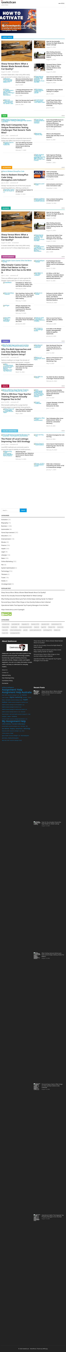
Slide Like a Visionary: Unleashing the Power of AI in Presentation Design (55, 465)
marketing (14, 716)
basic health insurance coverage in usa (10, 695)
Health (5, 386)
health (25, 700)
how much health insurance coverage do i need (20, 714)
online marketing (6, 724)
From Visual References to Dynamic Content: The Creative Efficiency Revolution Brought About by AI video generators (55, 123)
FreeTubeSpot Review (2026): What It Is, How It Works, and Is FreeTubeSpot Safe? (55, 263)
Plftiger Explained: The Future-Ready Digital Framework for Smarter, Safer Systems (23, 308)
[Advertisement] (33, 492)
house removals (5, 714)
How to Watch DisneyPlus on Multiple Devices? (54, 200)
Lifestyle (4, 555)
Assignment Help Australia (17, 692)
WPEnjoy (45, 1349)
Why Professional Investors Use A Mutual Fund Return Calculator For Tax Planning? (24, 367)
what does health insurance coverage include (12, 740)
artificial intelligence (8, 687)
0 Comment (15, 72)
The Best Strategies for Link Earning (55, 436)
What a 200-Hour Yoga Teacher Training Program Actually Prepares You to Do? (16, 397)
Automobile (5, 529)
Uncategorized (6, 584)
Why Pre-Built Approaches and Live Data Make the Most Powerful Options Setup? (16, 352)
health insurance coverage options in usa (11, 711)
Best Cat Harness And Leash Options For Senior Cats (25, 101)
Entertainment (8, 257)
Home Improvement (8, 532)
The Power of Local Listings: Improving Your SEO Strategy (15, 440)
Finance (6, 341)
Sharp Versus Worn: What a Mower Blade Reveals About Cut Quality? (15, 66)
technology (27, 728)
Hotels (3, 581)
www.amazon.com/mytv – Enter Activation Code (54, 185)
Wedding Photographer (13, 738)
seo (27, 726)
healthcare (4, 702)
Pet (2, 565)
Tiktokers (4, 574)
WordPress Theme (35, 1349)
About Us (4, 670)
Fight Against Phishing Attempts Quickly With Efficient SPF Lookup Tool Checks (54, 157)
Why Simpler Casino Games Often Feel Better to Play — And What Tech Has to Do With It (16, 268)
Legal (3, 552)
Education (4, 536)
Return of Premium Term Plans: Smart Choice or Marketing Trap (54, 359)
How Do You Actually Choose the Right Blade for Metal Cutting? (55, 43)
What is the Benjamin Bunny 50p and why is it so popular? (55, 135)
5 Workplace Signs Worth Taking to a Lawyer (54, 90)
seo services (5, 728)
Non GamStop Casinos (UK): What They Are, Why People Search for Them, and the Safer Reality (25, 295)
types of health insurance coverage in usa (11, 735)
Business (6, 208)
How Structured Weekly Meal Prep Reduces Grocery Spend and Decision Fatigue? (55, 392)
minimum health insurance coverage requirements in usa (14, 718)
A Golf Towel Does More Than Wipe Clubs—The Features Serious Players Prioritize (54, 102)
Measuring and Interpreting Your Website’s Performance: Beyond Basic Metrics (25, 454)
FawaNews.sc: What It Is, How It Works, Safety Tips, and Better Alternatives (24, 284)
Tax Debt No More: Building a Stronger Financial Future (55, 377)
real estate (22, 726)
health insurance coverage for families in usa (18, 702)
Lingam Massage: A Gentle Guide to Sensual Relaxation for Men (55, 404)
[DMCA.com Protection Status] (6, 615)
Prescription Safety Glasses (18, 724)
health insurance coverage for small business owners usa (14, 709)
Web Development (25, 735)
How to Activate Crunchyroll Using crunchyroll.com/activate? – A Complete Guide (18, 27)
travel (11, 733)
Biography (4, 523)
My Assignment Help (14, 721)
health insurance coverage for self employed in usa (13, 704)
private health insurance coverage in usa (11, 726)
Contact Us (5, 672)
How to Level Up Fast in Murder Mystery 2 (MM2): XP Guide (54, 319)
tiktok (23, 730)
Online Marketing (10, 431)
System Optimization (8, 568)
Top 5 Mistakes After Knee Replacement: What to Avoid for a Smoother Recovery (54, 420)
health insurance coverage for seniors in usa (11, 707)
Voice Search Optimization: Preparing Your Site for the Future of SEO (55, 445)
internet (9, 716)
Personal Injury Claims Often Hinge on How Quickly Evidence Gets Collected (53, 67)
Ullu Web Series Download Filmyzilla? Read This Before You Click (25, 319)
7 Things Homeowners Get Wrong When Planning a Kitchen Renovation (24, 91)
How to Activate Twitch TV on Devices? (24, 191)
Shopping (12, 728)
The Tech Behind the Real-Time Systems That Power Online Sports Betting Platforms (24, 145)
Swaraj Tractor (19, 728)
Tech (4, 116)
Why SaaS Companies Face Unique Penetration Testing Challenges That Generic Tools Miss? (16, 128)
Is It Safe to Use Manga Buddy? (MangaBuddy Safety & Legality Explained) (53, 331)
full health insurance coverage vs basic (14, 700)
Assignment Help (12, 690)
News (3, 558)
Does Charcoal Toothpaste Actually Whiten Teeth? (24, 410)
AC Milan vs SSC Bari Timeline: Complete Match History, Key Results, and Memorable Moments (55, 275)
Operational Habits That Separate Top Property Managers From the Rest (54, 78)
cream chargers (5, 697)
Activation (5, 23)
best (21, 695)
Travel (3, 577)
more (63, 115)
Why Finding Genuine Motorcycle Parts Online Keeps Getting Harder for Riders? (54, 54)
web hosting (4, 738)
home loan (23, 711)
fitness (3, 700)
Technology (5, 571)
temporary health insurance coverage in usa (11, 730)
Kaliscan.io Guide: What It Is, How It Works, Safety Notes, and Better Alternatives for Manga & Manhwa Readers (54, 296)
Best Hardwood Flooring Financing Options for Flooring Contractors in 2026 (54, 347)
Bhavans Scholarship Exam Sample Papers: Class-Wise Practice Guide (24, 80)
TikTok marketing (6, 733)
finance (29, 697)
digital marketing (15, 697)
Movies (3, 542)
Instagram (4, 716)
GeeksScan (8, 2)
